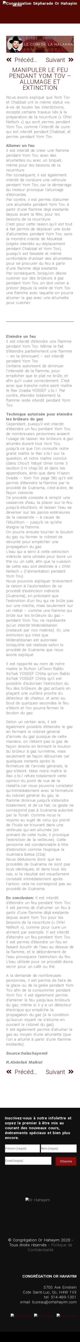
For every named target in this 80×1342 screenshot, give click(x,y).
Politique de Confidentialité (50, 1247)
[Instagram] (22, 1316)
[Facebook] (43, 1316)
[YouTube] (66, 1316)
